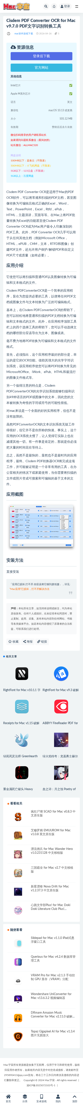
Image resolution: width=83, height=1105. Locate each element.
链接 (43, 641)
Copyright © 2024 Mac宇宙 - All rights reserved (50, 1080)
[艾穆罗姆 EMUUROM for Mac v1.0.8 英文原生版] (18, 836)
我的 (58, 1101)
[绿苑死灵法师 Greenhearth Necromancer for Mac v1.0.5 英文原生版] (21, 739)
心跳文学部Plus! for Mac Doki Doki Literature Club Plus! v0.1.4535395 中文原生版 (50, 909)
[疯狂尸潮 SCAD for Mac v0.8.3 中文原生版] (18, 817)
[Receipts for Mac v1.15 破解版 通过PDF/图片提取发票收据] (21, 706)
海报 (29, 641)
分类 (24, 1101)
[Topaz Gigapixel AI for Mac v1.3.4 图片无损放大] (18, 1037)
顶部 (74, 1101)
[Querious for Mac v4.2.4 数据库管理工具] (18, 962)
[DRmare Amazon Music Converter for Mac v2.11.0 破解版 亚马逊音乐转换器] (18, 1018)
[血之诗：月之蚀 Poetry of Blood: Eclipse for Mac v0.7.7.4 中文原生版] (61, 772)
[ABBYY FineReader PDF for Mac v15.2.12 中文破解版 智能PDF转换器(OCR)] (61, 706)
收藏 (15, 641)
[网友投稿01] (8, 34)
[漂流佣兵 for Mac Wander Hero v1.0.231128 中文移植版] (18, 854)
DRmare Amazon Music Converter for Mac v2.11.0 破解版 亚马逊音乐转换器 (53, 1016)
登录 (67, 6)
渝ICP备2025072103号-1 (41, 1085)
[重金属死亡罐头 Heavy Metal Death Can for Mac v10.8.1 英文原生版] (21, 772)
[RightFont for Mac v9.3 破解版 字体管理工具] (61, 673)
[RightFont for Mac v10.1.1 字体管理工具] (21, 673)
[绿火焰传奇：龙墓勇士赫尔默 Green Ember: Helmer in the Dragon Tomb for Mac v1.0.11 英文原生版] (61, 739)
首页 (8, 1101)
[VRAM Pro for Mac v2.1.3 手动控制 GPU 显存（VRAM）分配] (18, 980)
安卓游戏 (41, 1101)
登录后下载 (41, 56)
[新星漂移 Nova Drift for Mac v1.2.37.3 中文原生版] (18, 892)
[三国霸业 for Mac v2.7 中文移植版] (18, 873)
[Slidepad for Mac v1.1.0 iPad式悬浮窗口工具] (18, 943)
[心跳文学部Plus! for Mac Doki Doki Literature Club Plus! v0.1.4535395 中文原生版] (18, 910)
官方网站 (41, 67)
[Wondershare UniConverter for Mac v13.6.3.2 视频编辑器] (18, 999)
